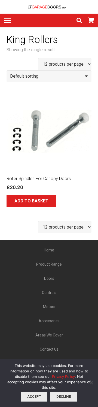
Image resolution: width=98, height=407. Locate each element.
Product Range (49, 264)
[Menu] (7, 20)
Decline (63, 396)
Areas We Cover (49, 335)
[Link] (49, 7)
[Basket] (91, 20)
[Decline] (91, 382)
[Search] (79, 20)
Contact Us (49, 349)
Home (49, 250)
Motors (49, 307)
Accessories (49, 321)
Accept (34, 396)
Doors (49, 278)
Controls (49, 292)
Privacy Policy (63, 376)
